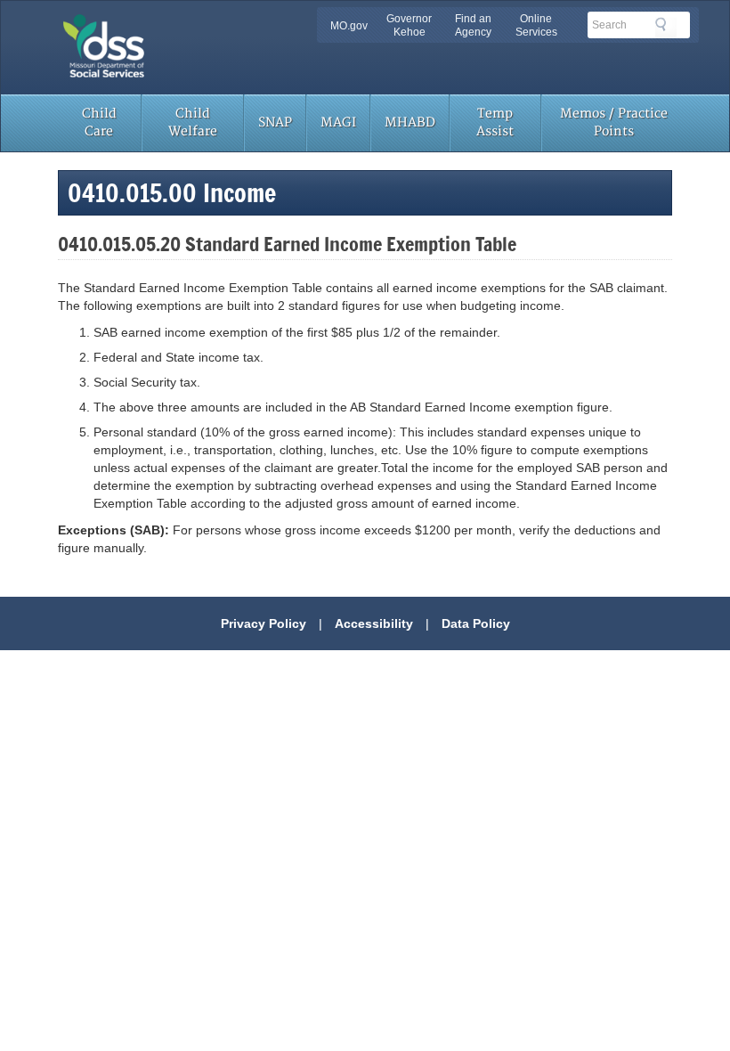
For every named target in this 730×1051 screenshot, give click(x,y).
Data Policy (476, 623)
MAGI (338, 122)
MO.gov (349, 26)
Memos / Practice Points (614, 122)
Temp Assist (495, 122)
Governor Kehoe (409, 25)
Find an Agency (473, 25)
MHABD (410, 122)
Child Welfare (192, 122)
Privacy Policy (263, 623)
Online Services (536, 25)
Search (666, 27)
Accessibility (374, 623)
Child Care (99, 122)
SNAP (275, 122)
